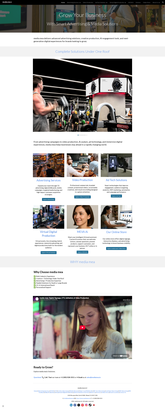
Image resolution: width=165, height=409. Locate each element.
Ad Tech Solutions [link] (100, 2)
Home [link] (63, 2)
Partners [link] (138, 2)
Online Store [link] (146, 2)
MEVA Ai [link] (130, 2)
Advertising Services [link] (73, 2)
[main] (82, 19)
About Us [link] (155, 2)
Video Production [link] (88, 2)
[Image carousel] (82, 97)
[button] (163, 2)
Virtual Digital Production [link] (117, 2)
